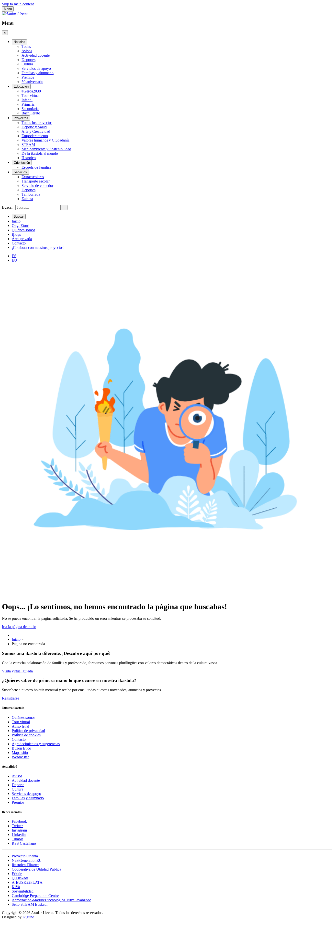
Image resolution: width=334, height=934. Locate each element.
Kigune (28, 917)
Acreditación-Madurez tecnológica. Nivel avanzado (51, 900)
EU (14, 260)
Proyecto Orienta (25, 856)
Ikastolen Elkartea (25, 865)
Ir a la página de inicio (19, 627)
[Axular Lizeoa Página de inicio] (15, 13)
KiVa (16, 887)
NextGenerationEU (27, 860)
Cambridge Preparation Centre (35, 895)
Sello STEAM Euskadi (29, 904)
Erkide (17, 874)
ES (14, 256)
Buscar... (8, 207)
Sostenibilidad (22, 891)
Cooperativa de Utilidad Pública (36, 869)
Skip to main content (18, 4)
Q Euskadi (20, 878)
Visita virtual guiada (17, 671)
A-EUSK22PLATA (27, 882)
